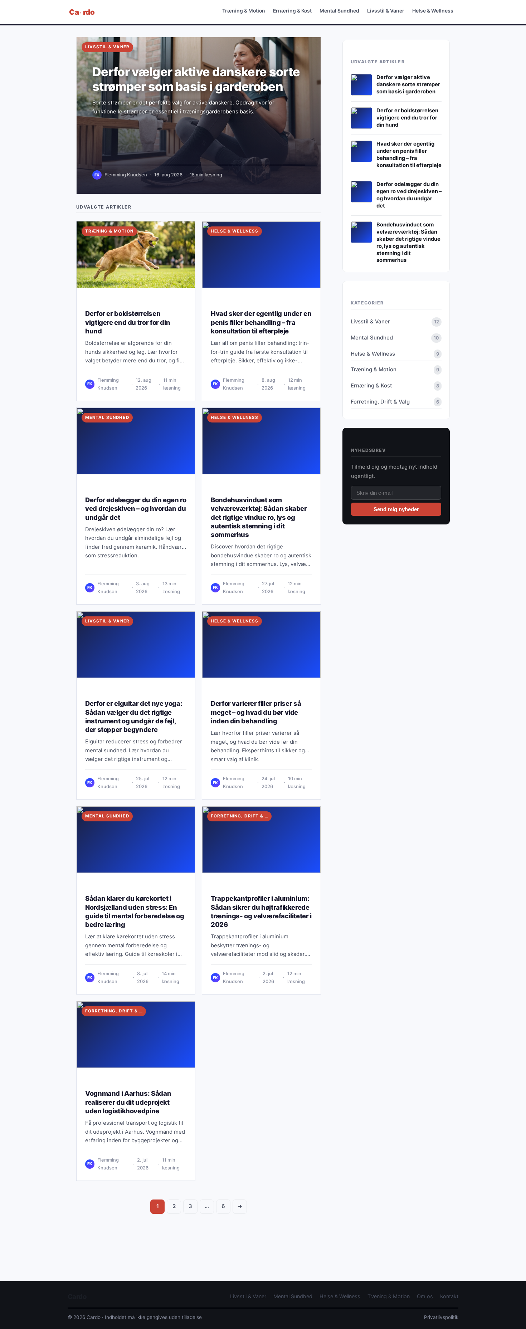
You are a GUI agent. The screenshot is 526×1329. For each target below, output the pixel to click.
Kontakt (449, 1296)
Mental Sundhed (339, 11)
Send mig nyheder (396, 509)
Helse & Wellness (432, 11)
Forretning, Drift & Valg (241, 816)
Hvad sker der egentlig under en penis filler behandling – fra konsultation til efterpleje (261, 321)
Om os (425, 1296)
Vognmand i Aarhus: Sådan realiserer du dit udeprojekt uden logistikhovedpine (128, 1101)
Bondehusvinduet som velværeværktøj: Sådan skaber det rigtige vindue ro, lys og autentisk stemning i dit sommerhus (259, 517)
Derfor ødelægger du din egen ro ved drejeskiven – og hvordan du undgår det (135, 508)
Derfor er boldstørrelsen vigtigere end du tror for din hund (127, 321)
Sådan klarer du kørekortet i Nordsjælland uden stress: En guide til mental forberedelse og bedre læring (134, 911)
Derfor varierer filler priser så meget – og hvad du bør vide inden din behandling (256, 711)
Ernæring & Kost (292, 11)
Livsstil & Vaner (385, 11)
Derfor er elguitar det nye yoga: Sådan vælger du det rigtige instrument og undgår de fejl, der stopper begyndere (133, 716)
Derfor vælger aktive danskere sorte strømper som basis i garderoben (196, 79)
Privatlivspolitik (441, 1317)
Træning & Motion (243, 11)
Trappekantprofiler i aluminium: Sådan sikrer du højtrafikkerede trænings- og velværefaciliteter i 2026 (261, 911)
